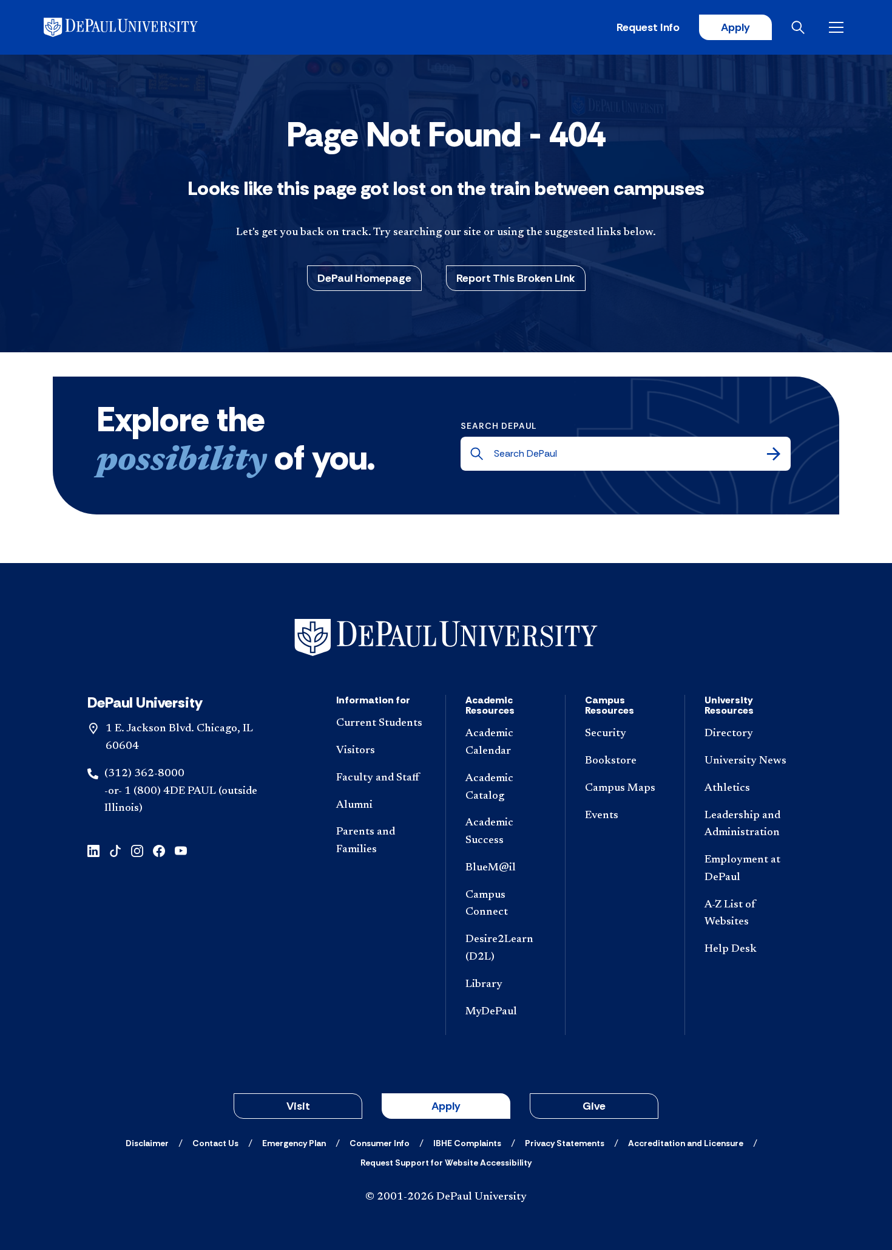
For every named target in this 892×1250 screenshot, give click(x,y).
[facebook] (159, 850)
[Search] (773, 453)
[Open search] (800, 27)
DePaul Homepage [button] (364, 278)
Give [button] (594, 1106)
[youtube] (181, 850)
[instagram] (137, 850)
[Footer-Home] (446, 637)
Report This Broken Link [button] (515, 278)
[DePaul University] (138, 27)
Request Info (648, 27)
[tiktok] (115, 850)
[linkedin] (93, 850)
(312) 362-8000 (144, 773)
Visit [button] (298, 1106)
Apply (735, 27)
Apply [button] (446, 1106)
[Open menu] (838, 27)
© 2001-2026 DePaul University (446, 1197)
